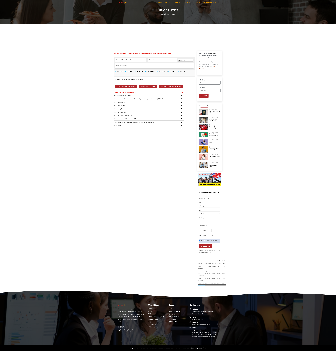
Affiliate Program (153, 327)
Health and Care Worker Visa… (214, 149)
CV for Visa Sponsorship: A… (213, 134)
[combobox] (185, 60)
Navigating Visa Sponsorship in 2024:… (213, 165)
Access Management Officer (122, 95)
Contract (120, 71)
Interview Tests (153, 319)
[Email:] (190, 327)
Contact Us (152, 324)
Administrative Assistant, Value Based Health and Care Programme (134, 122)
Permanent (150, 71)
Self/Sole (207, 240)
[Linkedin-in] (131, 330)
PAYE (201, 240)
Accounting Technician (121, 109)
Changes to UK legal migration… (214, 120)
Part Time (140, 71)
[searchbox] (154, 65)
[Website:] (190, 322)
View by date (121, 74)
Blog (186, 2)
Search (177, 2)
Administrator (118, 125)
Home (160, 2)
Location (202, 87)
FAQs (150, 314)
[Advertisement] (168, 37)
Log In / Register (208, 2)
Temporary (162, 71)
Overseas (173, 71)
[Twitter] (127, 330)
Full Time (129, 71)
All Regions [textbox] (181, 60)
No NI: (201, 222)
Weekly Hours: (203, 230)
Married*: (202, 226)
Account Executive (119, 102)
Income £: (202, 198)
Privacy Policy (194, 348)
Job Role (202, 80)
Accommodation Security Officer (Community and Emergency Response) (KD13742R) (139, 99)
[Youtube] (119, 330)
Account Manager (119, 105)
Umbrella (214, 240)
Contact (196, 2)
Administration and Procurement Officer (126, 119)
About (167, 2)
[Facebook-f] (123, 330)
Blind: (200, 218)
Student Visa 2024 (214, 156)
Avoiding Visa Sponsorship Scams (214, 127)
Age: (200, 210)
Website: (195, 322)
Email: (194, 327)
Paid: (200, 203)
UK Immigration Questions (156, 316)
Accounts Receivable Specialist (123, 115)
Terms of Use (202, 348)
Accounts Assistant (120, 112)
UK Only (182, 71)
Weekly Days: (203, 235)
